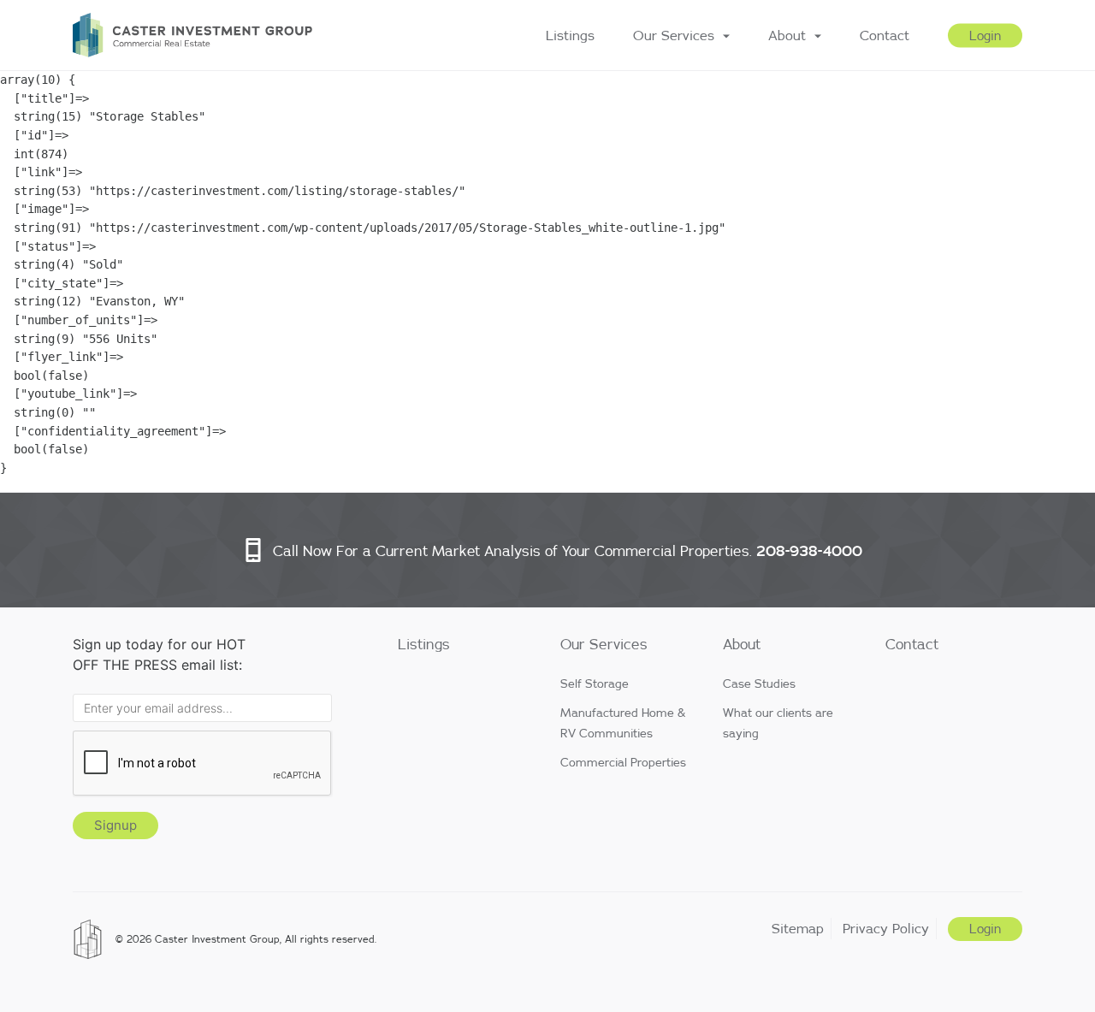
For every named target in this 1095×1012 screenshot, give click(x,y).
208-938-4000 (809, 551)
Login (985, 36)
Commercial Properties (623, 762)
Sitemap (798, 928)
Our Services (673, 35)
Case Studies (759, 683)
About (787, 35)
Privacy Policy (886, 928)
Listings (570, 35)
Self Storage (594, 683)
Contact (884, 35)
